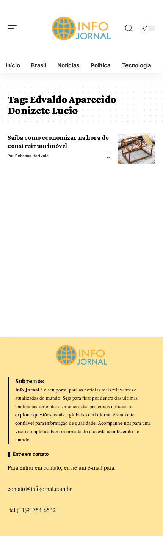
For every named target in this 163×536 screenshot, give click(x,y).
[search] (128, 28)
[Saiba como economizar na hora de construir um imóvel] (136, 148)
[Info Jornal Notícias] (81, 29)
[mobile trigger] (14, 28)
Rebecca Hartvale (32, 155)
